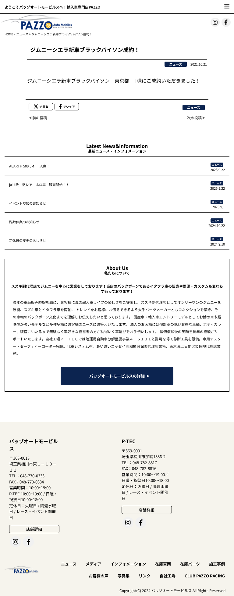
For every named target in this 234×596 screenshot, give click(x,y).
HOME (9, 34)
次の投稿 (194, 117)
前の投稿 (39, 117)
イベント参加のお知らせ (27, 203)
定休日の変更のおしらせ (27, 240)
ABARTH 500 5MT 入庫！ (29, 165)
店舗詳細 (34, 529)
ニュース (22, 34)
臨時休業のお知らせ (24, 221)
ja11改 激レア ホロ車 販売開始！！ (39, 184)
